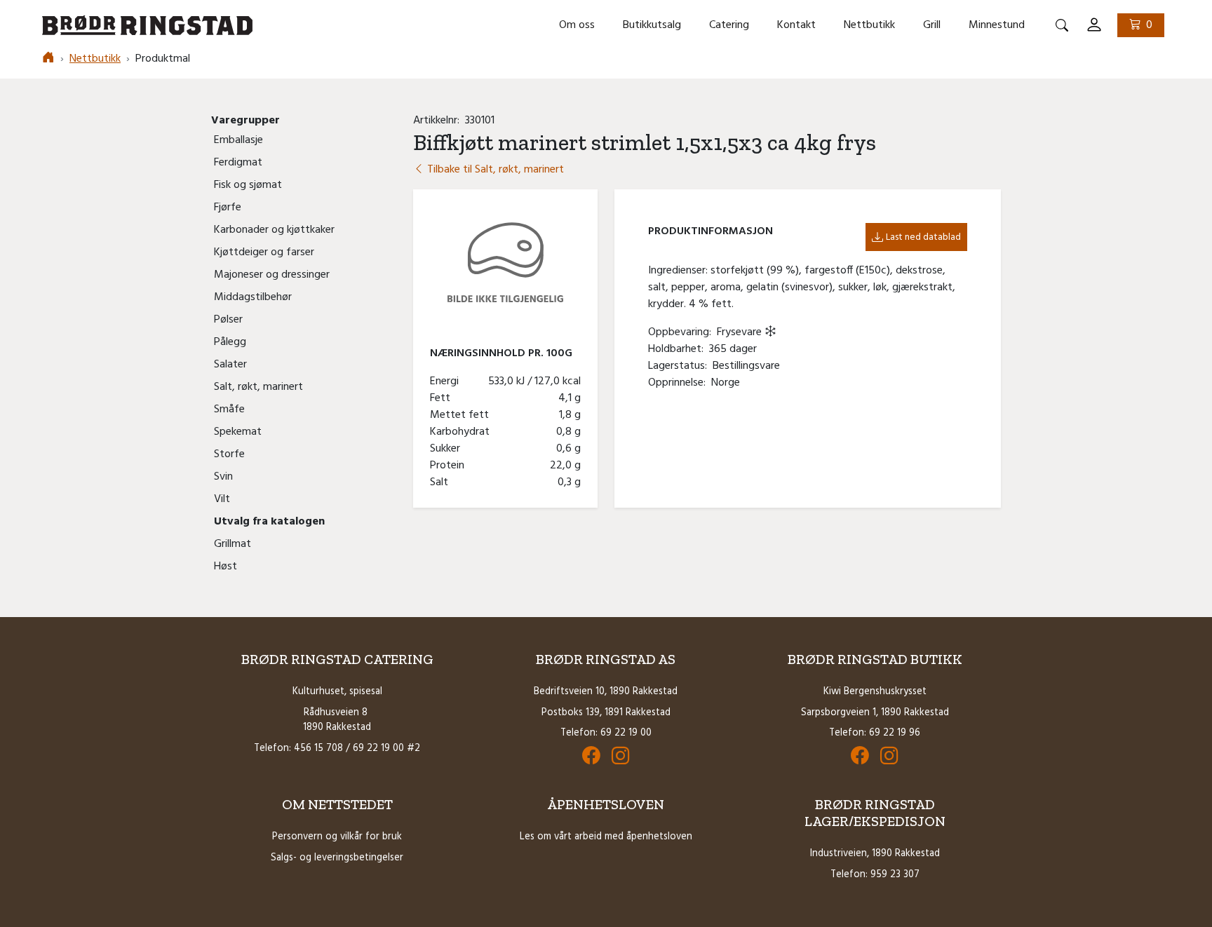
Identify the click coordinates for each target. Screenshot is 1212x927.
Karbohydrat (462, 432)
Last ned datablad (923, 237)
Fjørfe (227, 207)
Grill (932, 25)
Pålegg (230, 342)
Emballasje (238, 140)
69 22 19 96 (894, 733)
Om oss (577, 25)
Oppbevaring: (682, 332)
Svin (223, 477)
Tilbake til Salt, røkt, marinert (494, 170)
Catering (729, 25)
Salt (442, 482)
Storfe (229, 454)
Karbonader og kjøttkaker (274, 230)
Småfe (229, 409)
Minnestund (997, 25)
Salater (230, 365)
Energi (447, 381)
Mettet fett (462, 415)
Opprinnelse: (679, 382)
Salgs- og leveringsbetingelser (337, 858)
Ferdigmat (238, 163)
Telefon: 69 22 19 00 (606, 733)
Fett (443, 398)
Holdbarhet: (678, 349)
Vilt (222, 499)
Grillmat (232, 544)
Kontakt (796, 25)
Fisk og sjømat (248, 185)
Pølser (228, 320)
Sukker (448, 448)
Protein (450, 465)
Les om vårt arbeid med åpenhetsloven (606, 837)
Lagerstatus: (680, 366)
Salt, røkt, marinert (258, 387)
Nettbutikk (869, 25)
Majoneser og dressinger (272, 275)
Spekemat (238, 432)
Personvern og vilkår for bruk (337, 837)
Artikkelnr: (439, 120)
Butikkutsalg (652, 25)
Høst (225, 566)
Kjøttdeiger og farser (264, 252)
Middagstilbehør (253, 297)
